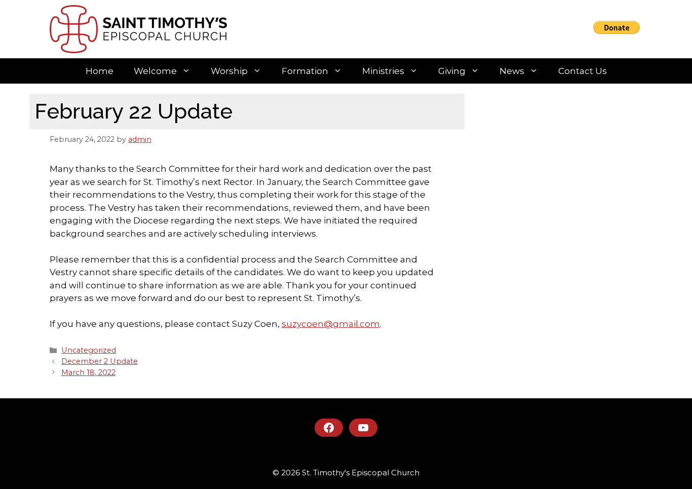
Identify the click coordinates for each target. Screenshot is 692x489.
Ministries (383, 71)
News (511, 71)
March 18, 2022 (88, 372)
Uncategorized (88, 350)
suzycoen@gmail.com (331, 324)
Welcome (155, 71)
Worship (229, 71)
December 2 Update (99, 361)
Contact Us (582, 71)
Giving (452, 71)
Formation (305, 71)
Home (99, 71)
